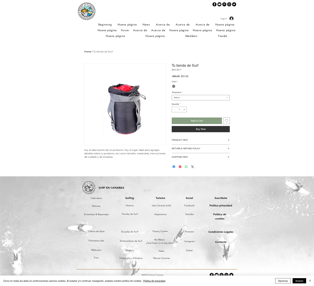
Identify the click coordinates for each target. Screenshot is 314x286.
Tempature (177, 92)
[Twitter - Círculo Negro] (234, 4)
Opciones (283, 280)
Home (87, 51)
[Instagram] (229, 4)
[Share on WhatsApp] (186, 167)
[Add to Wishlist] (226, 121)
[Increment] (184, 109)
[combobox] (201, 97)
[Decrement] (174, 109)
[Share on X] (192, 167)
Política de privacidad (154, 280)
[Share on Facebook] (174, 167)
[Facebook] (214, 4)
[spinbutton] (179, 109)
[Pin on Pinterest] (180, 167)
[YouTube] (219, 4)
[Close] (310, 280)
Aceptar (299, 280)
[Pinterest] (224, 4)
